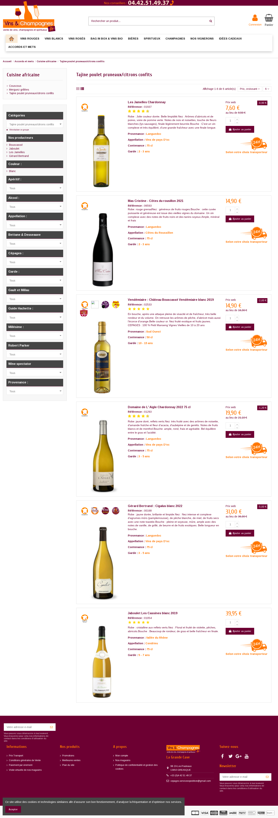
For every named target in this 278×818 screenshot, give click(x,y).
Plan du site (68, 765)
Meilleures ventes (71, 760)
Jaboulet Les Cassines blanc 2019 (152, 613)
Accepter (13, 809)
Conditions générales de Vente (25, 760)
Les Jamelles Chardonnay (147, 102)
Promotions (68, 755)
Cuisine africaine (23, 75)
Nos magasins (122, 760)
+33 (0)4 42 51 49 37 (181, 775)
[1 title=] (128, 111)
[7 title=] (141, 111)
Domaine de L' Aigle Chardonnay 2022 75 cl (159, 407)
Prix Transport (16, 755)
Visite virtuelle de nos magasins (25, 770)
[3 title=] (132, 111)
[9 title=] (146, 111)
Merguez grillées (19, 89)
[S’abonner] (51, 727)
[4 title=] (143, 309)
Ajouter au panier (242, 129)
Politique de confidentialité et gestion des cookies (136, 767)
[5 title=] (137, 111)
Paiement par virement (20, 765)
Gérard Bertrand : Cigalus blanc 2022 (155, 506)
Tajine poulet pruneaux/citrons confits (31, 93)
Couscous (15, 85)
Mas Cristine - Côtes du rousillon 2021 (155, 200)
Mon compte (121, 755)
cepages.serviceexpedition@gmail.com (190, 781)
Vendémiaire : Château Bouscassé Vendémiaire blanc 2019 (171, 299)
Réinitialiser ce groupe (19, 130)
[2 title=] (134, 309)
